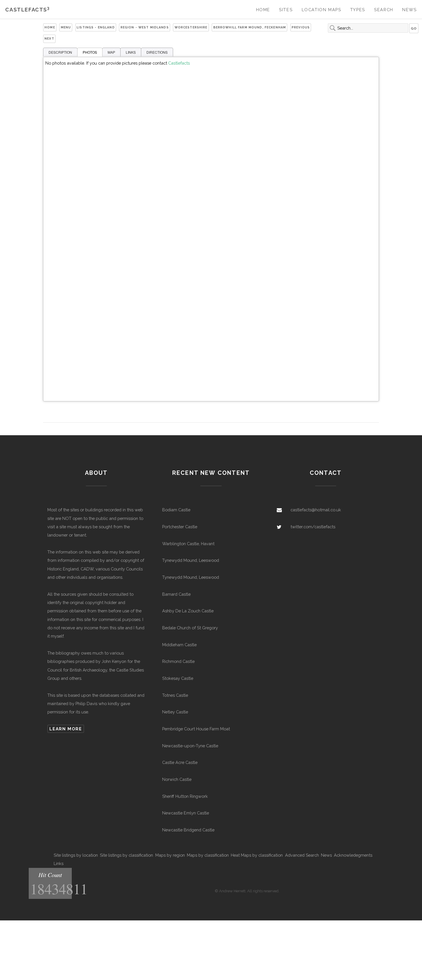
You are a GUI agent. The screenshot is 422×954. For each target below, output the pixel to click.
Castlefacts (27, 10)
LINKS (131, 52)
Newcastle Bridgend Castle (188, 829)
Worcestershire (191, 27)
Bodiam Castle (176, 509)
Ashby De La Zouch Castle (188, 610)
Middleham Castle (179, 644)
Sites (286, 9)
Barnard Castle (176, 594)
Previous (301, 27)
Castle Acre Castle (180, 762)
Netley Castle (175, 711)
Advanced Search (302, 855)
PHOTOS (90, 52)
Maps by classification (208, 855)
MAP (111, 52)
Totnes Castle (175, 695)
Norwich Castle (176, 779)
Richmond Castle (178, 661)
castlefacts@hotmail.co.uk (316, 509)
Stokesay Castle (177, 678)
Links (58, 863)
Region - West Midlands (145, 27)
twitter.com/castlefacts (313, 526)
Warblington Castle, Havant (188, 543)
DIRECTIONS (157, 52)
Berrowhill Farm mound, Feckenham (249, 27)
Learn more (65, 728)
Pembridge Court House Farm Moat (196, 728)
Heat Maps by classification (257, 855)
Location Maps (321, 9)
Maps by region (170, 855)
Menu (66, 27)
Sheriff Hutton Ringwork (185, 796)
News (409, 9)
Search (383, 9)
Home (263, 9)
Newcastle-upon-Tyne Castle (190, 745)
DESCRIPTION (60, 52)
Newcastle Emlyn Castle (185, 812)
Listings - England (96, 27)
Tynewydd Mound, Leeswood (190, 560)
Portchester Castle (179, 526)
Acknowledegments (353, 855)
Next (49, 38)
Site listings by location (76, 855)
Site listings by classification (126, 855)
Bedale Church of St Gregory (190, 627)
